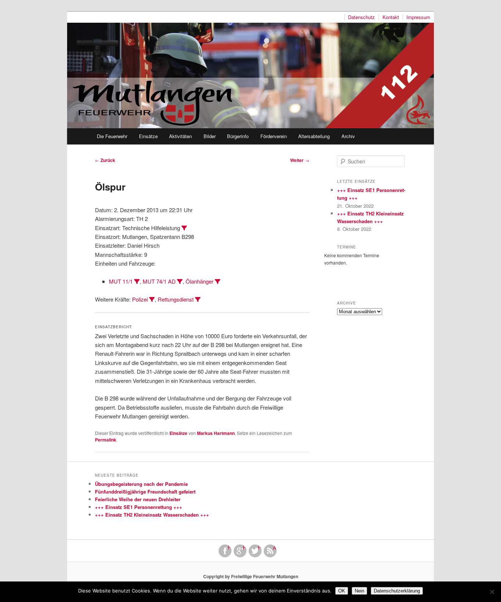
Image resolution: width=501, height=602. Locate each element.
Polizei (140, 299)
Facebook (229, 547)
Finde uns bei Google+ (244, 547)
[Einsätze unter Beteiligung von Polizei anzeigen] (152, 299)
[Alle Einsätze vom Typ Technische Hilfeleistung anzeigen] (184, 228)
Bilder (210, 136)
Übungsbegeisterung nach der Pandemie (141, 483)
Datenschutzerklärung (397, 591)
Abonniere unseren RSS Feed (275, 547)
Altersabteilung (314, 136)
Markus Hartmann (216, 433)
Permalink (105, 439)
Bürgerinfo (238, 136)
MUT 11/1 (121, 281)
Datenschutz (361, 17)
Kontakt (391, 17)
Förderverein (273, 136)
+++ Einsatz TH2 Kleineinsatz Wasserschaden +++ (152, 514)
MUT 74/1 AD (159, 281)
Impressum (418, 17)
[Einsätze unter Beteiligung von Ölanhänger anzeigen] (217, 281)
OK (341, 591)
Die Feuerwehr (112, 136)
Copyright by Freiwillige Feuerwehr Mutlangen (250, 576)
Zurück (105, 160)
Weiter (299, 160)
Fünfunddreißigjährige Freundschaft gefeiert (145, 491)
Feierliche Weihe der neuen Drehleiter (137, 499)
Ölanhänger (199, 281)
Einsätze (148, 136)
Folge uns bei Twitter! (260, 547)
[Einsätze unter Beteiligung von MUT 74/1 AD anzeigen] (180, 281)
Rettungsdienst (176, 299)
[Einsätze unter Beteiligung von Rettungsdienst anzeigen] (198, 299)
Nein (359, 591)
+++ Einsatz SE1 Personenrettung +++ (138, 506)
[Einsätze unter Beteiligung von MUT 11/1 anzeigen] (137, 281)
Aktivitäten (180, 136)
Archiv (348, 136)
